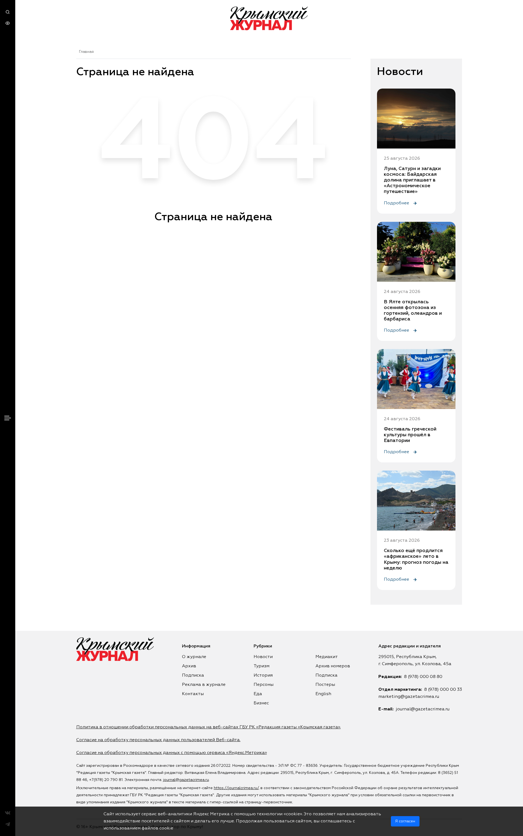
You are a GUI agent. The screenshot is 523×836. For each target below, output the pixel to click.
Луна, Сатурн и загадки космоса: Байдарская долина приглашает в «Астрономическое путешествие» (412, 180)
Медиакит (326, 657)
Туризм (261, 666)
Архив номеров (332, 666)
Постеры (325, 685)
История (263, 675)
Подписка (193, 675)
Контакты (193, 694)
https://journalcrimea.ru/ (236, 788)
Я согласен (405, 821)
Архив (189, 666)
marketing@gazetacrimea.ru (408, 697)
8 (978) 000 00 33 (443, 689)
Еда (258, 694)
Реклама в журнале (204, 685)
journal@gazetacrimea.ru (422, 709)
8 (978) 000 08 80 (423, 677)
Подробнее (397, 203)
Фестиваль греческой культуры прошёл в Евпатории (410, 435)
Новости (263, 657)
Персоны (263, 685)
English (323, 694)
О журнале (194, 657)
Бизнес (261, 703)
